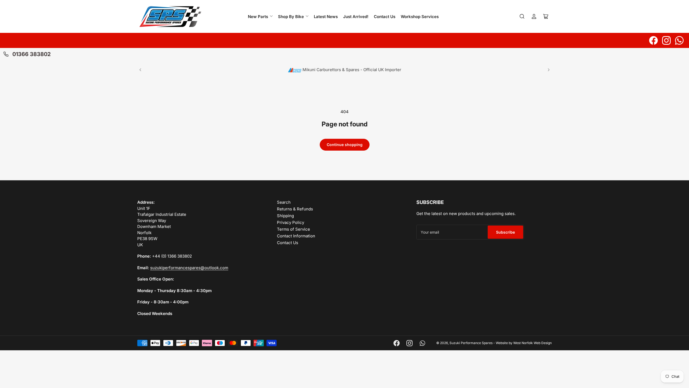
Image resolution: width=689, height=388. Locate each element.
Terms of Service (293, 229)
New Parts (258, 16)
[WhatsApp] (679, 40)
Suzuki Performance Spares (471, 343)
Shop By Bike (291, 16)
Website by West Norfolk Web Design (524, 343)
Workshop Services (420, 16)
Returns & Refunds (295, 209)
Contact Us (384, 16)
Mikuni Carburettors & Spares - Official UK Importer (351, 69)
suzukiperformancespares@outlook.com (189, 267)
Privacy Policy (290, 222)
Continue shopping (345, 144)
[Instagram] (666, 40)
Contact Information (296, 235)
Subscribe (505, 232)
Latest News (326, 16)
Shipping (285, 215)
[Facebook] (653, 40)
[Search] (522, 16)
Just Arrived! (355, 16)
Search (284, 202)
